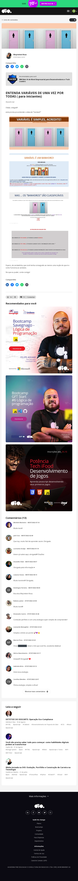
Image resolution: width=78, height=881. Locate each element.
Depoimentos (39, 841)
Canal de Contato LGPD (39, 861)
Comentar (31, 297)
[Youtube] (39, 813)
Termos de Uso (39, 853)
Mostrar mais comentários (35, 691)
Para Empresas (39, 837)
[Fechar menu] (68, 11)
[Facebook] (12, 66)
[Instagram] (50, 813)
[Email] (26, 66)
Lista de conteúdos (11, 20)
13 (24, 297)
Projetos (39, 830)
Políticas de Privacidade (39, 857)
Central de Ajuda (39, 850)
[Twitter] (17, 66)
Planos (39, 823)
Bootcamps (39, 827)
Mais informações (37, 796)
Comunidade (39, 834)
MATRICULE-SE (47, 4)
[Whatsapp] (22, 66)
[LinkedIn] (7, 66)
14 (11, 297)
